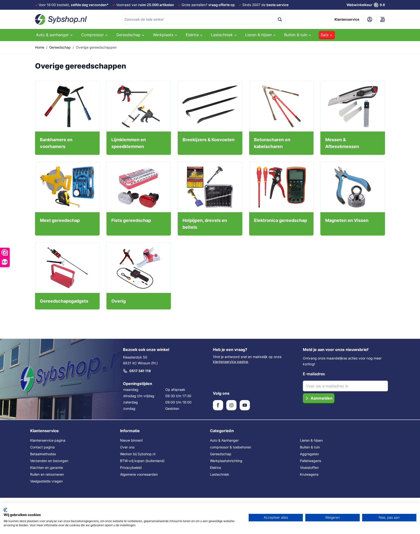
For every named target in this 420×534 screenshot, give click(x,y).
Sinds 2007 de (265, 5)
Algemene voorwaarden (139, 474)
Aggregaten (309, 454)
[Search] (280, 19)
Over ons (127, 447)
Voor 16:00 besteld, (74, 5)
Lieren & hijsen (311, 440)
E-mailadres (314, 373)
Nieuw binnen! (131, 440)
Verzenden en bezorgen (49, 461)
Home (39, 47)
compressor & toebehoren (230, 447)
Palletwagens (310, 461)
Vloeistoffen (309, 467)
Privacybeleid (131, 467)
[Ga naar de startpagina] (61, 19)
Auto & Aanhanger (224, 440)
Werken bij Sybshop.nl (137, 454)
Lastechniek (219, 474)
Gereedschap (60, 47)
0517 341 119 (140, 371)
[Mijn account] (369, 19)
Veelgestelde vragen (46, 481)
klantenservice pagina (230, 361)
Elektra (215, 467)
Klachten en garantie (46, 467)
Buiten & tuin (310, 447)
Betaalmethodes (43, 454)
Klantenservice (346, 19)
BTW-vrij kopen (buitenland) (142, 461)
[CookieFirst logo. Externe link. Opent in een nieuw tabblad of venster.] (5, 510)
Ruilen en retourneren (47, 474)
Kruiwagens (309, 474)
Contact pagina (42, 447)
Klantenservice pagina (47, 440)
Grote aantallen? (208, 5)
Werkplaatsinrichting (226, 461)
